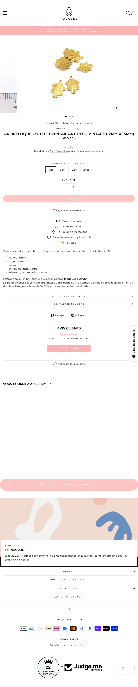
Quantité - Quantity (69, 163)
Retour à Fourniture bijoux (71, 484)
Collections (62, 123)
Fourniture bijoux (81, 123)
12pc (74, 169)
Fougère (68, 571)
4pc (51, 169)
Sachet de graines (68, 597)
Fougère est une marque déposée (69, 645)
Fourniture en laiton (69, 296)
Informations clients (68, 580)
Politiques (68, 588)
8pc (62, 169)
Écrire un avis (69, 348)
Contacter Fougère (69, 304)
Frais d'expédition (59, 151)
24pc (86, 169)
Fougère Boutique (69, 129)
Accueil (50, 123)
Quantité (69, 180)
